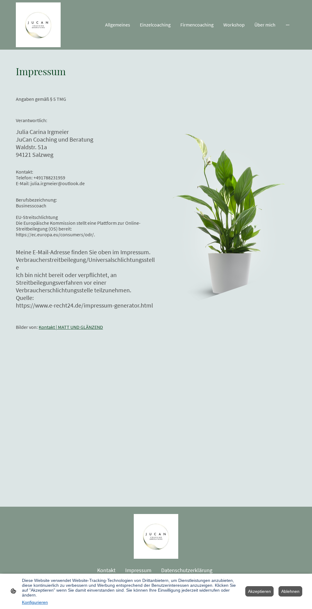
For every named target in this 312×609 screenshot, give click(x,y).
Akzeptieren (259, 591)
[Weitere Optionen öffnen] (288, 24)
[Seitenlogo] (38, 24)
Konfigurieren (35, 602)
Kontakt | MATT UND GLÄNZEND (71, 327)
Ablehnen (290, 591)
